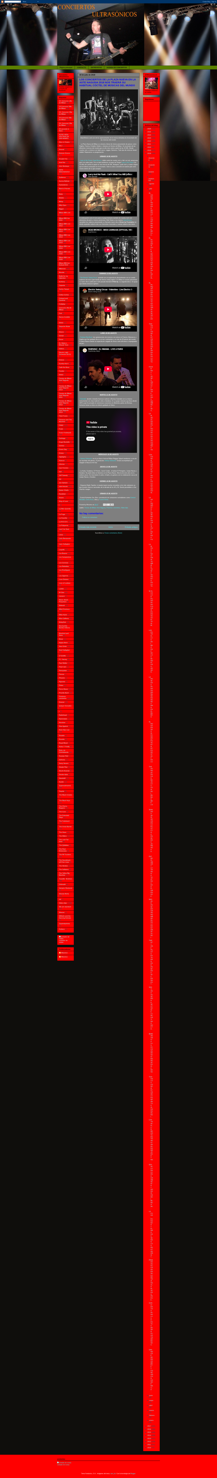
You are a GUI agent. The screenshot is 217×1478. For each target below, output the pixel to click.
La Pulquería (63, 525)
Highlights (62, 457)
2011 (149, 1444)
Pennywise (63, 670)
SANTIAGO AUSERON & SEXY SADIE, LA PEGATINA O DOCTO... (151, 1009)
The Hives (62, 832)
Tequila (61, 791)
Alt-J (60, 146)
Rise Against (63, 726)
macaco (62, 596)
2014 (149, 1435)
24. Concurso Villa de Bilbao (65, 113)
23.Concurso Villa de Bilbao (65, 107)
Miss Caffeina (64, 618)
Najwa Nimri (63, 643)
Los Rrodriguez (64, 570)
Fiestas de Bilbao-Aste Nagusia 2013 (65, 410)
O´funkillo (62, 656)
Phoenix (62, 678)
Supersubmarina (65, 785)
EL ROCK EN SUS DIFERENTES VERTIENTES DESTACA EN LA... (151, 743)
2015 (149, 1432)
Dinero (61, 332)
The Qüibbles (64, 845)
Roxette (62, 739)
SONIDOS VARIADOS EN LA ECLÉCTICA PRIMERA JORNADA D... (151, 831)
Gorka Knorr (89, 499)
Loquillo (62, 549)
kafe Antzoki (63, 486)
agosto (151, 184)
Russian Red (63, 756)
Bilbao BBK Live (64, 212)
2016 (149, 1429)
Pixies (61, 685)
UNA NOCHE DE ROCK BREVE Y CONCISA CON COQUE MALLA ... (151, 1370)
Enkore (61, 360)
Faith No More (64, 367)
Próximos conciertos (113, 508)
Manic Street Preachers (63, 601)
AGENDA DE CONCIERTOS (117, 67)
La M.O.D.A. (63, 522)
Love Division (63, 579)
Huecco (61, 460)
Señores (62, 760)
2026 (149, 129)
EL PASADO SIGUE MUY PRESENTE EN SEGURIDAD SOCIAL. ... (151, 259)
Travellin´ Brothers (65, 879)
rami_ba (113, 1473)
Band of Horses (64, 188)
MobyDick (62, 622)
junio (151, 1395)
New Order (63, 646)
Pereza (61, 674)
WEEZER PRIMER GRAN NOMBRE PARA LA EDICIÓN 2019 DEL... (151, 918)
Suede (61, 782)
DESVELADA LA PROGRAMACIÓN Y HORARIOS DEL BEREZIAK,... (151, 1186)
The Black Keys (64, 800)
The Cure (62, 812)
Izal (60, 472)
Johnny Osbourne (86, 458)
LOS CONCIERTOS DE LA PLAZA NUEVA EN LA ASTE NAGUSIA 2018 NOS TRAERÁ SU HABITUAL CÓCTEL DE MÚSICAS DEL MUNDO (107, 82)
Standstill (62, 778)
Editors (61, 349)
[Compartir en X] (108, 505)
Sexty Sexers (63, 763)
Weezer (62, 912)
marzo (151, 1410)
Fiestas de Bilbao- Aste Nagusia (95, 508)
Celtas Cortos (64, 295)
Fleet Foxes (63, 416)
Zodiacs (62, 929)
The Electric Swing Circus (88, 277)
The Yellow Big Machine (64, 874)
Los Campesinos (65, 557)
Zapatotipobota (64, 923)
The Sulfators (64, 869)
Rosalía (61, 735)
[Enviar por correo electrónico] (104, 505)
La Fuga (62, 514)
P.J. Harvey (63, 659)
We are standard (65, 907)
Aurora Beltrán (64, 181)
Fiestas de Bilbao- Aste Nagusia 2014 (65, 388)
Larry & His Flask (86, 160)
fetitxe (61, 375)
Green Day (63, 449)
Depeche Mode (64, 326)
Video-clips (124, 508)
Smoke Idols (63, 774)
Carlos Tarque (64, 289)
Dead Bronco (97, 160)
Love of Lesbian (64, 583)
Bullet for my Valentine (63, 277)
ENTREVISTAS (96, 67)
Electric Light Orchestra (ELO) (65, 353)
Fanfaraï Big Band (86, 337)
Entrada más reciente (87, 527)
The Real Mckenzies (63, 850)
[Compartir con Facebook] (110, 505)
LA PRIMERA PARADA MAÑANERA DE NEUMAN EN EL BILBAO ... (151, 698)
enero (151, 1420)
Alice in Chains (64, 142)
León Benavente (65, 538)
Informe (62, 464)
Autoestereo (63, 185)
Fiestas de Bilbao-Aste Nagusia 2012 (65, 403)
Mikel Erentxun (64, 609)
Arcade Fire (63, 159)
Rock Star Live (64, 730)
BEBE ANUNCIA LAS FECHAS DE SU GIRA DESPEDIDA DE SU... (151, 1054)
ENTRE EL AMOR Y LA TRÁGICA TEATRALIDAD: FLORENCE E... (151, 876)
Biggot (61, 209)
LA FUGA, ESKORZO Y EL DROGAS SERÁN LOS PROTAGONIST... (151, 1234)
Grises (61, 453)
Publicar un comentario (89, 517)
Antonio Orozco (64, 153)
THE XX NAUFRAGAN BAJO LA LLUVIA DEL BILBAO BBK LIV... (151, 786)
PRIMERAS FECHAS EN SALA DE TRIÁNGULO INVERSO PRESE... (151, 1280)
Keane (61, 498)
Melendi (62, 605)
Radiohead (63, 715)
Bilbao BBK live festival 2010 (64, 264)
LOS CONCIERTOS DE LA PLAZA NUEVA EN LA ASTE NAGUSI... (151, 474)
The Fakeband (64, 821)
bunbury (62, 282)
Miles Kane (63, 615)
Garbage (62, 438)
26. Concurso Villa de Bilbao (65, 124)
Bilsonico (64, 953)
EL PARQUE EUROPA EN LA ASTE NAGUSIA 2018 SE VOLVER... (151, 302)
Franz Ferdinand (65, 433)
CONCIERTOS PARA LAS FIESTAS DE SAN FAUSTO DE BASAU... (151, 1324)
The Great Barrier (65, 826)
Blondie (61, 272)
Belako (61, 198)
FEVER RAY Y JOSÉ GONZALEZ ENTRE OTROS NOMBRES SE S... (151, 388)
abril (150, 1405)
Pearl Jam (62, 667)
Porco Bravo (63, 689)
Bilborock (62, 269)
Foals (61, 429)
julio (150, 189)
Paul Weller (63, 663)
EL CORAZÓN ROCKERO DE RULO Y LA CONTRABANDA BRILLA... (151, 214)
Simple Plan (63, 767)
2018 (149, 153)
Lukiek (61, 589)
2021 (149, 144)
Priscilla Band (64, 693)
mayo (151, 1400)
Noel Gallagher (64, 650)
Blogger (132, 1473)
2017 (149, 1426)
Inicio (110, 527)
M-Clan (61, 592)
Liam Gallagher (64, 544)
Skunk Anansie (64, 771)
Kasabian (62, 494)
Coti (60, 313)
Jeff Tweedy (63, 475)
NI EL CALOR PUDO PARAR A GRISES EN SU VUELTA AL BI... (151, 609)
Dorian (61, 336)
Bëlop (61, 201)
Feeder (61, 371)
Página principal (66, 67)
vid (60, 899)
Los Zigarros (63, 576)
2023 (149, 138)
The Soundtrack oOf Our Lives (64, 861)
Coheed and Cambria (63, 299)
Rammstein (63, 719)
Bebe (61, 194)
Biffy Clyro (62, 205)
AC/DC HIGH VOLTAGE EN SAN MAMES (64, 136)
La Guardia (63, 518)
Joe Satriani (63, 483)
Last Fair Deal (64, 529)
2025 (149, 132)
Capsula (62, 285)
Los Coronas (63, 563)
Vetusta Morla (64, 894)
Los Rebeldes (64, 566)
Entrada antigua (131, 527)
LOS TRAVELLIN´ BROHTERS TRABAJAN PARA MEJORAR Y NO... (151, 1140)
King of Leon (63, 501)
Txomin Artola (103, 499)
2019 (149, 150)
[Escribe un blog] (106, 505)
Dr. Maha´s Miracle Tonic (63, 344)
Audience (62, 177)
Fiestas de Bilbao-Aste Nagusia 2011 (65, 395)
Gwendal (83, 399)
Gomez (61, 446)
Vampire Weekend (65, 888)
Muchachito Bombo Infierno (64, 627)
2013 (149, 1438)
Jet (60, 479)
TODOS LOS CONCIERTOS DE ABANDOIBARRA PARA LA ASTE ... (151, 344)
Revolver (62, 722)
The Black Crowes (65, 795)
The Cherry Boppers (63, 807)
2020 (149, 147)
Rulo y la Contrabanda (63, 751)
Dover (61, 339)
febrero (151, 1415)
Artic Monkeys (64, 166)
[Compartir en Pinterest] (113, 505)
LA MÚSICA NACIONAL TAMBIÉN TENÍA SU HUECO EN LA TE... (151, 566)
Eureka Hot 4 (63, 363)
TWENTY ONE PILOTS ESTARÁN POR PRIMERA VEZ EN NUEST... (151, 962)
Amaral (61, 149)
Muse (61, 639)
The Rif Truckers (65, 854)
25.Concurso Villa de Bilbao (65, 118)
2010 (149, 1448)
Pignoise (62, 681)
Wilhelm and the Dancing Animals (65, 917)
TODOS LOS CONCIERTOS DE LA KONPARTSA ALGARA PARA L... (151, 1097)
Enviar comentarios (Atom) (113, 533)
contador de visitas (63, 941)
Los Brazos (63, 553)
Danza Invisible (64, 317)
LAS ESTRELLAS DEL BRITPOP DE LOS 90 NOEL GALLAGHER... (151, 652)
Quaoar (61, 702)
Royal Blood (63, 743)
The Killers (63, 836)
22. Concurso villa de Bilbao (65, 102)
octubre (151, 172)
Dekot (61, 323)
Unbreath (62, 884)
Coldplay (62, 304)
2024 (149, 135)
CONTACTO (81, 67)
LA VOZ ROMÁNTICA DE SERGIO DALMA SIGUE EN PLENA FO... (151, 519)
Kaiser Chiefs (63, 490)
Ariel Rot (62, 162)
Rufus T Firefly (64, 746)
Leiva (61, 535)
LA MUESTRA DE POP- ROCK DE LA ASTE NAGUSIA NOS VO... (151, 433)
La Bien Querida (65, 509)
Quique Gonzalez (65, 706)
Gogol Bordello (64, 442)
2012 (149, 1441)
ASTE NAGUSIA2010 (64, 171)
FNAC (61, 425)
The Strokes (63, 866)
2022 (149, 141)
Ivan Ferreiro (63, 468)
